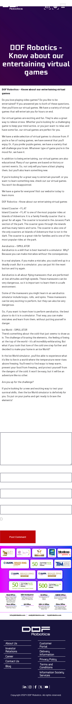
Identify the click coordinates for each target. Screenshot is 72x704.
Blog (8, 666)
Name (3, 471)
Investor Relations (11, 650)
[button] (63, 6)
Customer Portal (46, 645)
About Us (11, 643)
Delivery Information (47, 653)
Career (9, 656)
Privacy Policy (48, 659)
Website (4, 503)
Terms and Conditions (46, 666)
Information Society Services (52, 674)
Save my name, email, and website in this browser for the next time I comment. (33, 524)
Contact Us (12, 661)
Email (3, 487)
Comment (5, 430)
